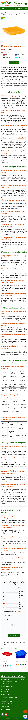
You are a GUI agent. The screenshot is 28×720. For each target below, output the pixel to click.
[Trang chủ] (2, 14)
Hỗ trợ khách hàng (10, 697)
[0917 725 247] (25, 711)
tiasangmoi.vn (6, 694)
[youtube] (6, 714)
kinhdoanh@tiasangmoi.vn (9, 691)
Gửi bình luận (14, 635)
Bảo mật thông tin (6, 706)
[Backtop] (25, 288)
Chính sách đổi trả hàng (8, 703)
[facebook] (2, 714)
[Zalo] (25, 717)
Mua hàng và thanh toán (8, 701)
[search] (25, 4)
